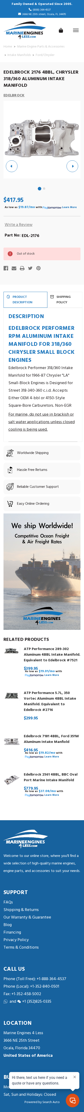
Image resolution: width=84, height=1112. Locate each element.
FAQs (8, 902)
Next (72, 166)
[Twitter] (30, 268)
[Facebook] (6, 268)
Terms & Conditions (21, 947)
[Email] (14, 268)
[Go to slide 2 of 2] (44, 189)
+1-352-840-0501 (44, 986)
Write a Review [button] (18, 224)
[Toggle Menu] (75, 30)
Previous (12, 166)
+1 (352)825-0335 (36, 1001)
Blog (8, 925)
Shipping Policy (63, 299)
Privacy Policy (16, 940)
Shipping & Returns (21, 910)
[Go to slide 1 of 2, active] (40, 189)
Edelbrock (14, 95)
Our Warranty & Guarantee (27, 917)
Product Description (22, 299)
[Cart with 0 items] (60, 30)
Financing (12, 932)
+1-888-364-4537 (51, 979)
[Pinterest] (38, 268)
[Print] (22, 268)
